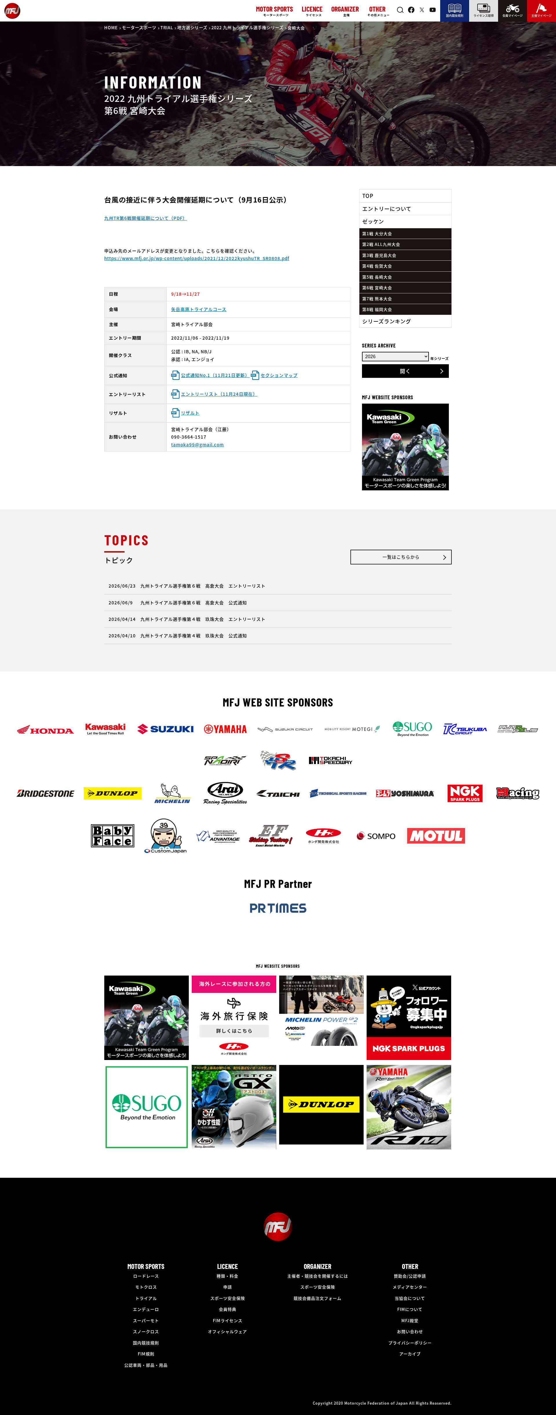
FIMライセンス (227, 1320)
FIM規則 (146, 1354)
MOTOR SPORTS (145, 1266)
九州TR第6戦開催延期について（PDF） (145, 218)
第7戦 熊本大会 (377, 298)
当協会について (410, 1298)
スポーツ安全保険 (227, 1298)
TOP (368, 195)
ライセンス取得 (483, 15)
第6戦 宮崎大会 (377, 287)
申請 (227, 1287)
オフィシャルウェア (227, 1331)
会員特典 (227, 1309)
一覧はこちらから (401, 557)
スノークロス (146, 1331)
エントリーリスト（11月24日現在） (219, 394)
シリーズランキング (386, 321)
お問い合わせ (410, 1331)
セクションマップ (279, 375)
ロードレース (146, 1276)
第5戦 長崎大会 (377, 277)
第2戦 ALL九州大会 (381, 244)
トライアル (146, 1298)
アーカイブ (410, 1354)
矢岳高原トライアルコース (198, 309)
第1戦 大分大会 (377, 233)
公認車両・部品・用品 (146, 1365)
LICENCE (227, 1266)
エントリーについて (386, 208)
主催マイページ (541, 15)
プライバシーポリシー (410, 1343)
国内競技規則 (454, 15)
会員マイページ (512, 15)
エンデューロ (146, 1309)
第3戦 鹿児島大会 (379, 255)
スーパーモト (146, 1320)
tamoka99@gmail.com (197, 444)
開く (405, 371)
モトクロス (146, 1287)
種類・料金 (227, 1276)
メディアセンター (410, 1287)
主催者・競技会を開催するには (317, 1276)
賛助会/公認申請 (410, 1276)
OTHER (410, 1266)
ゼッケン (373, 221)
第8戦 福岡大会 (377, 309)
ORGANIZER (317, 1266)
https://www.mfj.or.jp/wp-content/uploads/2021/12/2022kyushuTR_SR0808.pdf (196, 258)
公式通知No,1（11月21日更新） (215, 375)
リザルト (190, 413)
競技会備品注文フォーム (317, 1298)
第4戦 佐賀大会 (377, 266)
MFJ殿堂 (409, 1320)
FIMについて (410, 1309)
